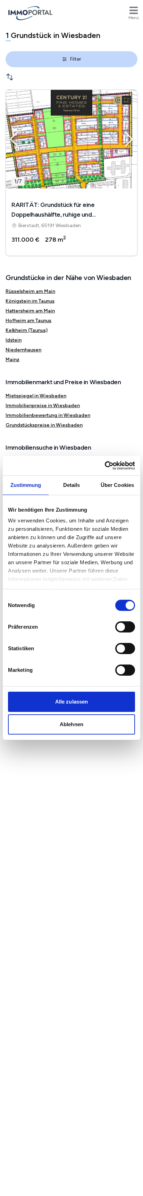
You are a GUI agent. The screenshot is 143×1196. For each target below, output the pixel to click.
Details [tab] (71, 485)
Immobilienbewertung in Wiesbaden (48, 415)
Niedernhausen (23, 350)
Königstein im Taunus (30, 301)
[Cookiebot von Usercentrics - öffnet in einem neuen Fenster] (104, 465)
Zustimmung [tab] (25, 485)
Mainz (12, 360)
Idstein (14, 340)
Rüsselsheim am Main (30, 291)
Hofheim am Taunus (28, 321)
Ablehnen (71, 724)
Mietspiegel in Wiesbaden (36, 396)
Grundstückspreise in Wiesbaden (44, 425)
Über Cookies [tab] (117, 485)
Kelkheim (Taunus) (27, 330)
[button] (14, 139)
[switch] (125, 626)
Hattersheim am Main (30, 311)
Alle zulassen (71, 702)
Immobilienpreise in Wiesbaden (43, 406)
